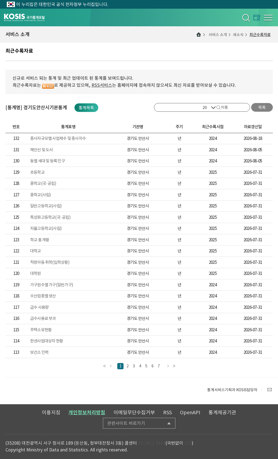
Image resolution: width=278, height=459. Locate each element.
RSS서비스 (101, 85)
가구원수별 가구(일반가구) (51, 284)
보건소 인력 (39, 352)
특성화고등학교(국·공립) (50, 217)
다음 (168, 366)
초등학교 (37, 172)
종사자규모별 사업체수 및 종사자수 (58, 138)
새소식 (238, 34)
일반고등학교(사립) (46, 205)
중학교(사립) (40, 194)
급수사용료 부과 (43, 318)
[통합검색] (245, 17)
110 (188, 443)
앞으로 (111, 366)
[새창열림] (269, 389)
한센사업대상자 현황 (46, 341)
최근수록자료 (260, 34)
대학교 (35, 250)
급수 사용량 (39, 307)
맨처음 (104, 366)
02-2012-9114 (152, 443)
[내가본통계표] (257, 18)
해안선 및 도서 (41, 149)
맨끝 (174, 366)
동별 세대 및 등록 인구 (47, 160)
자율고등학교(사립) (46, 228)
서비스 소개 (217, 34)
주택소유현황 (41, 329)
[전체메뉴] (268, 17)
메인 (198, 34)
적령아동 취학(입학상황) (50, 262)
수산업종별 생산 (43, 295)
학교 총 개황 (39, 239)
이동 (224, 107)
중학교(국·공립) (43, 183)
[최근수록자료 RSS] (48, 85)
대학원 (35, 273)
